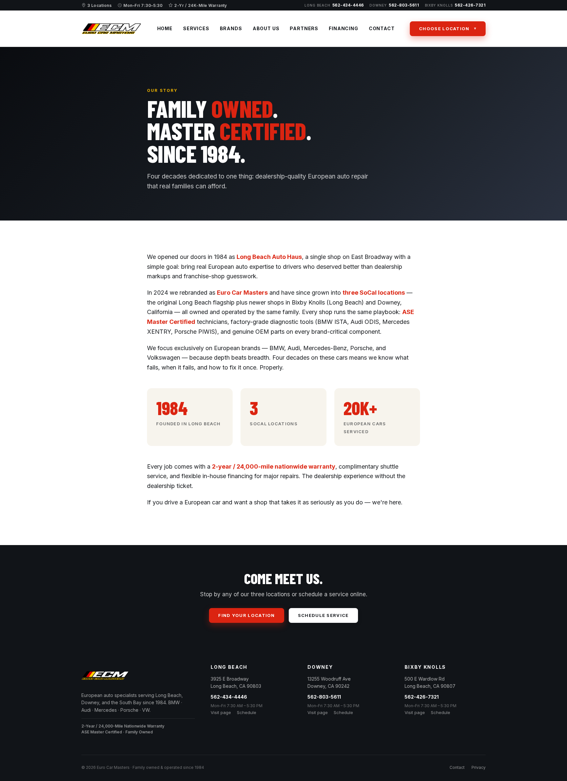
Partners (304, 28)
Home (165, 28)
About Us (266, 28)
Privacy (479, 767)
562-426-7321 (455, 5)
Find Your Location (246, 615)
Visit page (221, 712)
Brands (231, 28)
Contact (382, 28)
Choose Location (444, 28)
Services (196, 28)
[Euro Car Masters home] (111, 28)
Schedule (246, 712)
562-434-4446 (334, 5)
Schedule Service (323, 615)
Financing (343, 28)
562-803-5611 (394, 5)
